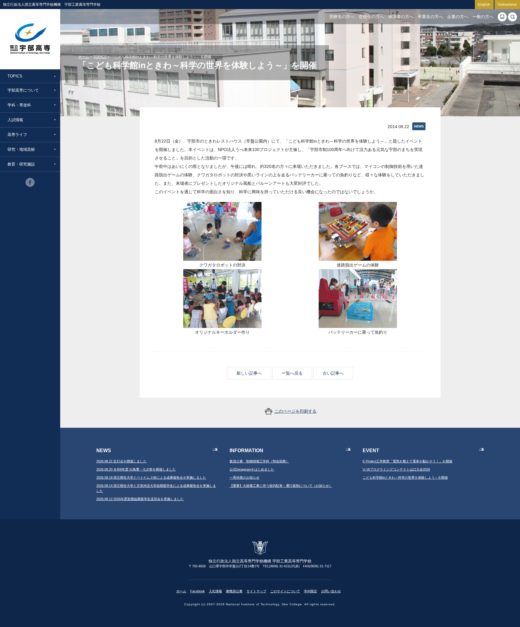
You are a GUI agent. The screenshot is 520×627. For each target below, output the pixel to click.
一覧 (215, 449)
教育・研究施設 (21, 164)
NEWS (419, 126)
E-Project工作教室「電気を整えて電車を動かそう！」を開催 (407, 461)
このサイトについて (285, 591)
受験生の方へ (341, 16)
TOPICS (15, 76)
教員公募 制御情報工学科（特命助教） (259, 461)
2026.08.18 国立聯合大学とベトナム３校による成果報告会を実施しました (151, 477)
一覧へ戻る (292, 373)
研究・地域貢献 (21, 149)
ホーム (83, 57)
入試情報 (15, 120)
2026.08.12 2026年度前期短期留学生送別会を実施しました (140, 499)
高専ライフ (17, 134)
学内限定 (310, 591)
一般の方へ (483, 16)
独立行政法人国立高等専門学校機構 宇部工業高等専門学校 (30, 39)
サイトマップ (256, 591)
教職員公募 (234, 591)
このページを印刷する (295, 411)
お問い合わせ (331, 591)
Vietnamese (507, 4)
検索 (512, 16)
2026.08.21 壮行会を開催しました (121, 461)
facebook (30, 182)
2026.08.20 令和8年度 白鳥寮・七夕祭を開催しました (136, 469)
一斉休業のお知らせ (244, 477)
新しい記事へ (249, 373)
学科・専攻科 (19, 105)
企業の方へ (457, 16)
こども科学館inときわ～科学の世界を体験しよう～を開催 (405, 477)
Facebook (197, 591)
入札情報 (215, 591)
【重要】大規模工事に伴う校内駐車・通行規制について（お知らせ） (281, 485)
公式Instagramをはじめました (252, 469)
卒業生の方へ (430, 16)
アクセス (502, 16)
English (484, 4)
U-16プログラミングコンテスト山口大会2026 (396, 469)
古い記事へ (333, 373)
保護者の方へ (400, 16)
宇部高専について (23, 90)
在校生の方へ (371, 16)
